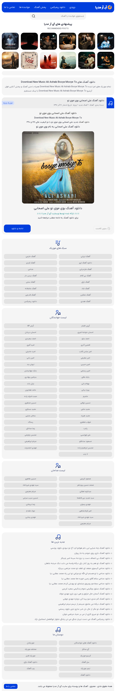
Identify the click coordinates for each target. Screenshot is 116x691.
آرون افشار (85, 326)
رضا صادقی (30, 428)
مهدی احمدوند (30, 448)
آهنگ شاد (85, 288)
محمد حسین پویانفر (85, 485)
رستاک (30, 422)
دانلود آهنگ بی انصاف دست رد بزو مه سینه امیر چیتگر (85, 558)
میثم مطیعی (30, 491)
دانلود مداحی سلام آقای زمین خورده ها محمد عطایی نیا (85, 578)
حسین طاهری (30, 478)
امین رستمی (85, 371)
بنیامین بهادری (31, 377)
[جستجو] (33, 16)
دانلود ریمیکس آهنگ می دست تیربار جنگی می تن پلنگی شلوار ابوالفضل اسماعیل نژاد (72, 619)
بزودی (72, 7)
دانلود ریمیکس (57, 7)
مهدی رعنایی (30, 517)
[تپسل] (4, 675)
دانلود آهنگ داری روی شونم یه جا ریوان (92, 553)
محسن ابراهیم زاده (85, 448)
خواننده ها (24, 7)
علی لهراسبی (85, 435)
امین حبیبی (85, 364)
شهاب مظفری (85, 422)
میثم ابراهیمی (30, 441)
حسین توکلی (85, 403)
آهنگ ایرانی (85, 256)
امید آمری (30, 345)
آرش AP (30, 326)
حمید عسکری (30, 409)
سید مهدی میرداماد (31, 485)
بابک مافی (85, 377)
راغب (85, 428)
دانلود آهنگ (84, 122)
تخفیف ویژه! (94, 672)
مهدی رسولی (85, 504)
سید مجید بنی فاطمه (85, 498)
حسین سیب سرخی (30, 498)
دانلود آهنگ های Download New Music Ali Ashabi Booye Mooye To (58, 82)
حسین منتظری (30, 403)
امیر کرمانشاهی (85, 511)
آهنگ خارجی (30, 256)
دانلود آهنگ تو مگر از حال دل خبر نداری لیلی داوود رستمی (84, 609)
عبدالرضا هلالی (85, 491)
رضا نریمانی (30, 504)
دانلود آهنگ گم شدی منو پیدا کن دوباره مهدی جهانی (86, 599)
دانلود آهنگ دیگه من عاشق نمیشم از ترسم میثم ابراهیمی (84, 604)
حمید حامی (85, 409)
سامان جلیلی (31, 415)
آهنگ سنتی (30, 282)
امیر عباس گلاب (85, 351)
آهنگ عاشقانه (30, 288)
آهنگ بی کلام (85, 275)
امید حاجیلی (30, 351)
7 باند (85, 454)
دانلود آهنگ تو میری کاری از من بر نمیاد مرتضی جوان (86, 614)
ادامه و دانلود (17, 228)
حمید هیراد (85, 415)
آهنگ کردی (30, 263)
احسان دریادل (30, 332)
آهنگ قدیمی (30, 295)
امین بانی (30, 358)
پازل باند (30, 383)
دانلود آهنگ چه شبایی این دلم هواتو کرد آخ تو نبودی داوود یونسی (80, 548)
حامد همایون (30, 390)
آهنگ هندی (85, 301)
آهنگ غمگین (85, 295)
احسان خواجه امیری (85, 332)
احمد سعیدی (30, 338)
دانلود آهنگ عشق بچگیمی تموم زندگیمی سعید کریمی (86, 588)
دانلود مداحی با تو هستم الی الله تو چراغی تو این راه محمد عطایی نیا (80, 573)
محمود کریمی (85, 478)
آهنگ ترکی (85, 282)
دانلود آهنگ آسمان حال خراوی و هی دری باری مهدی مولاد (84, 593)
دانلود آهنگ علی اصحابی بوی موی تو (85, 100)
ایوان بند (30, 364)
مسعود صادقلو (85, 441)
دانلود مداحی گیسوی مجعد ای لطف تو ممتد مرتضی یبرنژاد (84, 568)
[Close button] (111, 635)
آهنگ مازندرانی (85, 269)
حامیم (85, 396)
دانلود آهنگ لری (85, 263)
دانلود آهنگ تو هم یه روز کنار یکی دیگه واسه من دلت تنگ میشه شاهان (77, 563)
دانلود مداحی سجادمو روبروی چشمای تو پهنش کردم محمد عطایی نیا (79, 583)
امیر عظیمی (85, 358)
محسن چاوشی (30, 435)
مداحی (30, 269)
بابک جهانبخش (30, 371)
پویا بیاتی (85, 390)
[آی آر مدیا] (103, 7)
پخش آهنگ (40, 7)
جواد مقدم (30, 511)
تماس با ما (9, 7)
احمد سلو (85, 338)
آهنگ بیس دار (31, 275)
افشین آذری (85, 345)
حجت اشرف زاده (30, 396)
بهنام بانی (85, 383)
